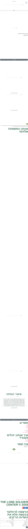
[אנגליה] (7, 525)
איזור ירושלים (25, 522)
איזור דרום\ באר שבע (24, 525)
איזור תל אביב (25, 523)
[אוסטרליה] (7, 523)
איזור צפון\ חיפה (25, 524)
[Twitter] (25, 508)
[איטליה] (7, 524)
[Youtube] (23, 508)
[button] (14, 10)
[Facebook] (27, 508)
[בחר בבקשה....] (7, 522)
